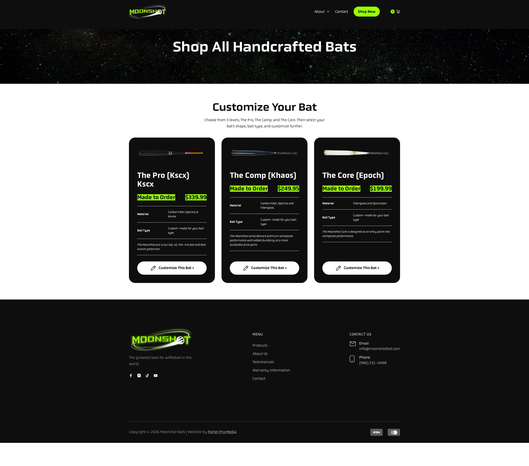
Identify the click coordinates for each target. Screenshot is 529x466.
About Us (260, 354)
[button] (322, 11)
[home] (147, 11)
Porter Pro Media (222, 432)
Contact (341, 12)
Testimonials (263, 362)
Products (260, 345)
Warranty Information (271, 370)
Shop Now (366, 11)
